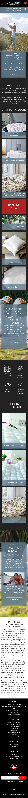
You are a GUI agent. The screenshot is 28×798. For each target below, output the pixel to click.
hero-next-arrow (26, 31)
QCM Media (14, 796)
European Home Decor (14, 714)
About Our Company (14, 722)
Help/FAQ (14, 730)
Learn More (14, 342)
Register (16, 744)
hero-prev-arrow (1, 31)
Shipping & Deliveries (14, 732)
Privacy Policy (14, 728)
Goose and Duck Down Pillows (14, 710)
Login (10, 744)
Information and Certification (14, 724)
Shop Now (14, 75)
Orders (14, 746)
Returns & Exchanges (14, 736)
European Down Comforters (14, 704)
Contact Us (14, 734)
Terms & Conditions (14, 726)
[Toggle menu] (2, 4)
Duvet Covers (14, 712)
